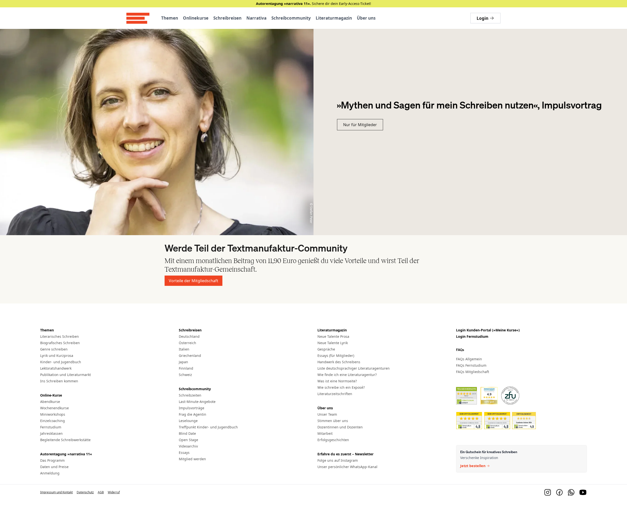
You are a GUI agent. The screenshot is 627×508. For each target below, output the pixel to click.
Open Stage (188, 439)
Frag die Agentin (192, 414)
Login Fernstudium (472, 336)
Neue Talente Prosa (333, 336)
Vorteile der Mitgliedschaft (193, 280)
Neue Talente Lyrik (332, 342)
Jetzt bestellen (472, 466)
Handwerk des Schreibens (338, 362)
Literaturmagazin (334, 18)
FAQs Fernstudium (471, 365)
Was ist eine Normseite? (337, 381)
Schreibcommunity (291, 18)
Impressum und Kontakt (56, 492)
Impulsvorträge (191, 408)
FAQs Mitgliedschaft (472, 371)
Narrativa (256, 18)
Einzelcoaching (52, 420)
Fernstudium (50, 427)
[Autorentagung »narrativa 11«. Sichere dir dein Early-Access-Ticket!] (313, 3)
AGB (101, 492)
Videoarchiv (188, 446)
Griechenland (190, 355)
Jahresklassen (51, 433)
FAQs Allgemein (469, 358)
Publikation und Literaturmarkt (65, 374)
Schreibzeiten (190, 395)
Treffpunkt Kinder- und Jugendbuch (208, 427)
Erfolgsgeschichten (333, 439)
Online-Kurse (51, 395)
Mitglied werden (192, 459)
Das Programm (52, 460)
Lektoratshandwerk (56, 368)
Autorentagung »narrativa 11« (66, 454)
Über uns (366, 18)
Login (482, 18)
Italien (184, 349)
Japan (183, 362)
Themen (169, 18)
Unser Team (327, 414)
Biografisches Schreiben (60, 342)
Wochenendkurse (54, 408)
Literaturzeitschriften (334, 393)
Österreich (187, 342)
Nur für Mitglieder (360, 124)
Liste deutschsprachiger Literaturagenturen (353, 368)
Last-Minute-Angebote (197, 401)
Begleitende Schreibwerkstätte (65, 439)
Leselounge (188, 420)
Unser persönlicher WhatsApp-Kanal (347, 466)
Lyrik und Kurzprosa (56, 355)
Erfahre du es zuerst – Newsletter (345, 454)
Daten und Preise (54, 466)
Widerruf (114, 492)
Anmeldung (50, 473)
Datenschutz (85, 492)
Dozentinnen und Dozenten (340, 427)
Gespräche (326, 349)
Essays (184, 452)
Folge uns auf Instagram (337, 460)
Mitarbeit (325, 433)
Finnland (186, 368)
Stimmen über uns (332, 420)
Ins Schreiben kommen (59, 381)
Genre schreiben (54, 349)
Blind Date (187, 433)
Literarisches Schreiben (59, 336)
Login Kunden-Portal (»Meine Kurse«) (488, 330)
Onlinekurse (195, 18)
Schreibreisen (227, 18)
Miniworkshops (52, 414)
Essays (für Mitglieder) (335, 355)
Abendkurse (50, 401)
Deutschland (189, 336)
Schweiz (185, 374)
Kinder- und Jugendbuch (60, 362)
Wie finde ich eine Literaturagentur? (347, 374)
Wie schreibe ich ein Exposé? (341, 387)
